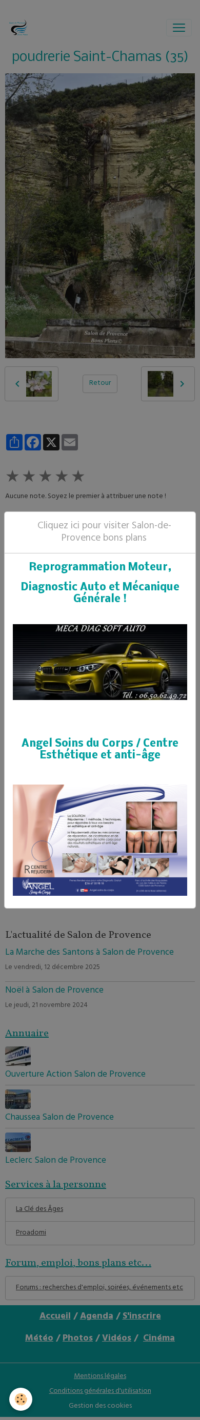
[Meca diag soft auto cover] (100, 663)
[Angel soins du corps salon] (100, 840)
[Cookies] (20, 1399)
